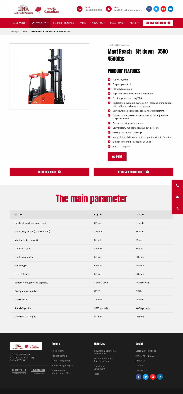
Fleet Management (61, 360)
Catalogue (14, 31)
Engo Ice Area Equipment (101, 367)
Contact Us (142, 370)
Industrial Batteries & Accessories (105, 352)
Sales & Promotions (146, 350)
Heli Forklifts (58, 350)
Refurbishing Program (63, 365)
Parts (96, 373)
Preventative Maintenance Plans (61, 372)
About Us (140, 360)
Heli (25, 31)
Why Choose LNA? (145, 355)
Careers (140, 365)
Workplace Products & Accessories (104, 360)
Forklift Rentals (59, 355)
